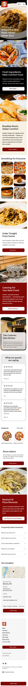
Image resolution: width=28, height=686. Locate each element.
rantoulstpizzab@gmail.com (10, 600)
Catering (4, 630)
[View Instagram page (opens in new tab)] (6, 663)
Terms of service (6, 653)
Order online (13, 610)
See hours (21, 606)
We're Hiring (5, 639)
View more (6, 413)
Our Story (5, 635)
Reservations (6, 633)
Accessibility (5, 655)
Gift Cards (5, 637)
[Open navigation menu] (23, 4)
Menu (19, 4)
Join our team (6, 642)
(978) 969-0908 (7, 597)
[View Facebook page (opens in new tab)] (3, 663)
